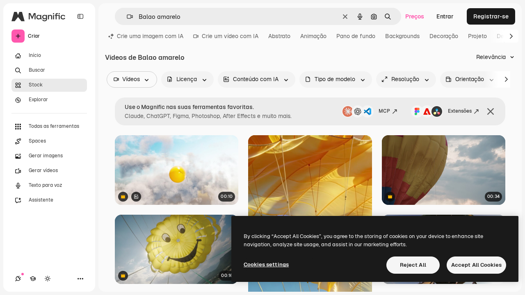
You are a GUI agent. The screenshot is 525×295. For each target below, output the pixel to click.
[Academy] (32, 278)
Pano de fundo (355, 36)
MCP (384, 111)
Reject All (413, 264)
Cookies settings (266, 264)
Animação (313, 36)
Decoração (443, 36)
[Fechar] (490, 111)
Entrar (445, 16)
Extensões (460, 111)
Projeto (477, 36)
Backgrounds (402, 36)
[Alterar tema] (47, 278)
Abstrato (279, 36)
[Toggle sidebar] (80, 16)
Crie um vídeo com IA (230, 36)
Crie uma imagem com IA (150, 36)
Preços (414, 16)
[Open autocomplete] (126, 17)
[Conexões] (18, 278)
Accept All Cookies (476, 264)
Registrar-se (491, 16)
